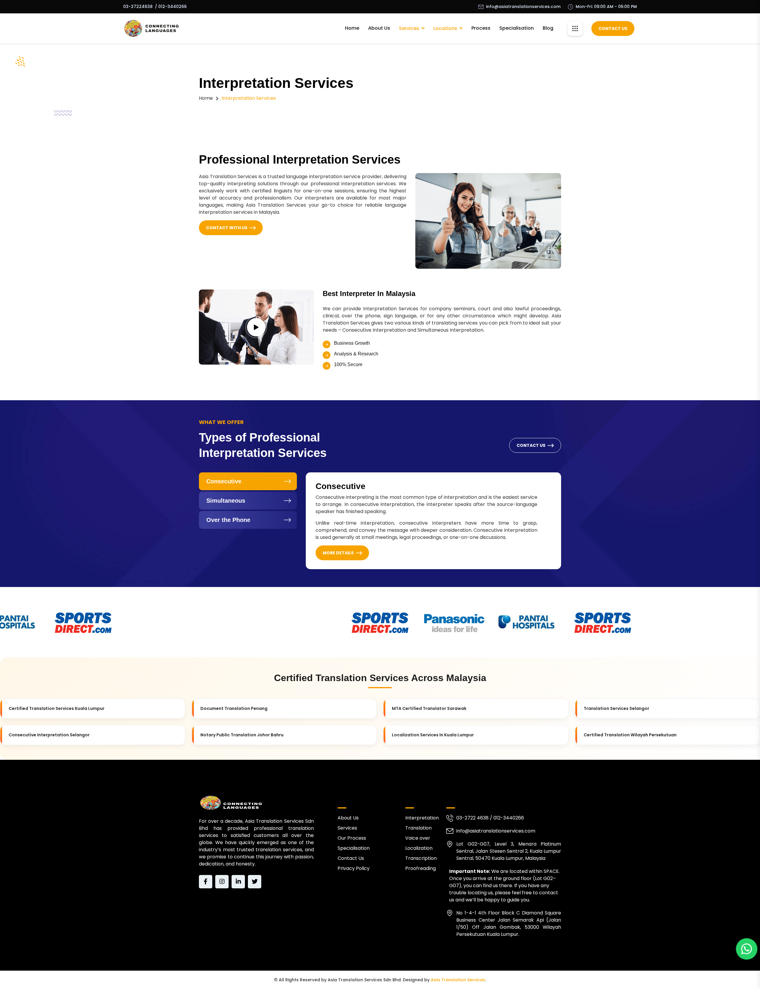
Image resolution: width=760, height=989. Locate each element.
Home (352, 28)
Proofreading (420, 868)
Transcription (421, 858)
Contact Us (612, 28)
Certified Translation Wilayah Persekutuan (630, 735)
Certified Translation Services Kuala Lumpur (56, 708)
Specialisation (516, 28)
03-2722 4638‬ (472, 817)
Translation (418, 828)
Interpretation (422, 817)
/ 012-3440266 (171, 7)
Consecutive (340, 486)
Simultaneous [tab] (225, 500)
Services (409, 28)
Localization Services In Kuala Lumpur (433, 735)
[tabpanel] (433, 520)
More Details (338, 553)
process (480, 28)
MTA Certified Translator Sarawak (429, 708)
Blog (548, 28)
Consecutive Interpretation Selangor (49, 735)
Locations (445, 28)
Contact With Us (226, 228)
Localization (419, 848)
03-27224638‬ (138, 7)
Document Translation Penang (233, 708)
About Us (379, 28)
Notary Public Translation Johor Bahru (242, 735)
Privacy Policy (354, 868)
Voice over (417, 838)
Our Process (352, 838)
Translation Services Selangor (616, 708)
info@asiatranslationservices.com (523, 7)
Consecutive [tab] (223, 481)
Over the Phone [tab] (228, 520)
